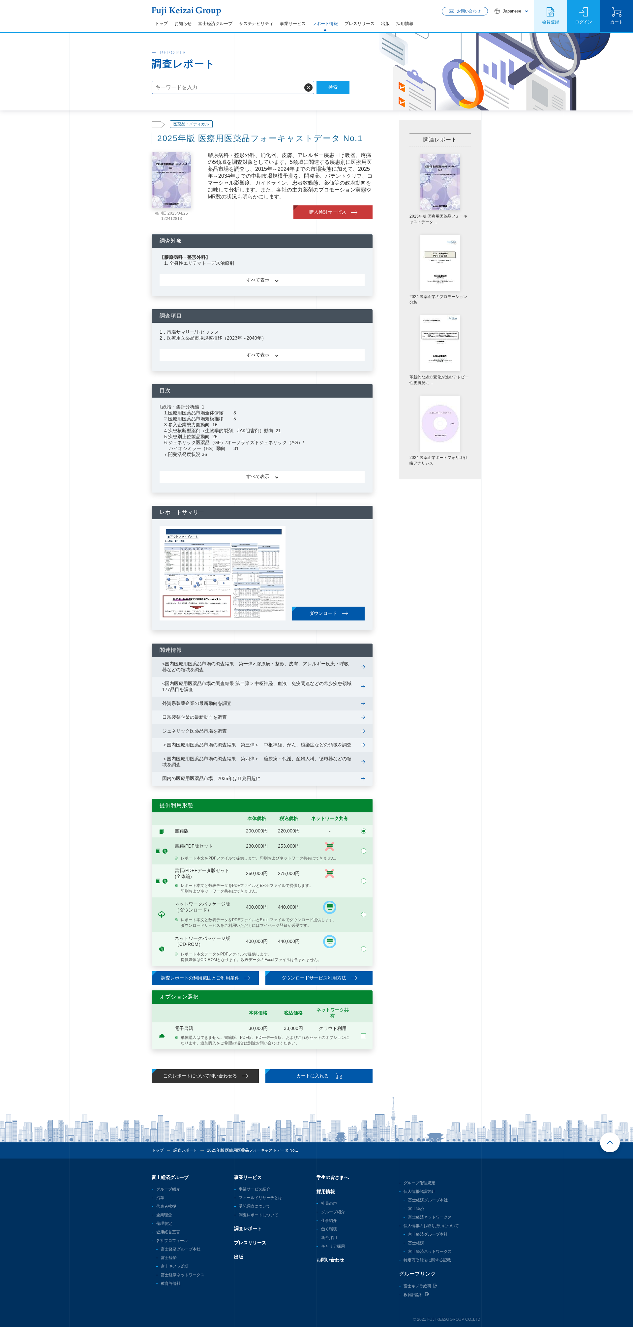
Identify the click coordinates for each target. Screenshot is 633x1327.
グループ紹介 (168, 1189)
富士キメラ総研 (175, 1266)
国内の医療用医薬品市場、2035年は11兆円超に (211, 778)
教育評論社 (171, 1283)
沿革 (160, 1197)
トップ (161, 23)
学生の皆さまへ (332, 1177)
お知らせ (183, 23)
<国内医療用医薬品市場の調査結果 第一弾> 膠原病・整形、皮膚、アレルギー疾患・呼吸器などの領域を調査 (255, 666)
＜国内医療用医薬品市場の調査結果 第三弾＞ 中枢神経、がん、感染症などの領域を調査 (256, 744)
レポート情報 (325, 23)
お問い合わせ (330, 1259)
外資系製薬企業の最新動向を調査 (196, 703)
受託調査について (254, 1206)
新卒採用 (329, 1237)
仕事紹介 (329, 1220)
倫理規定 (164, 1223)
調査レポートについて (258, 1215)
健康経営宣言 (168, 1232)
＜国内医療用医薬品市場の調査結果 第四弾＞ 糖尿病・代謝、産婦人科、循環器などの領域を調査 (256, 761)
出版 (385, 23)
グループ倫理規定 (419, 1183)
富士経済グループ (215, 23)
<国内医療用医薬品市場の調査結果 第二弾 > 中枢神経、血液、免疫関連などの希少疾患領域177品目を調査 (256, 686)
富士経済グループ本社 (180, 1249)
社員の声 (329, 1203)
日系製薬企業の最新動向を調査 (194, 717)
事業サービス (293, 23)
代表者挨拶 (166, 1206)
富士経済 (169, 1257)
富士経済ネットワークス (182, 1275)
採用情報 (404, 23)
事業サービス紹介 (254, 1189)
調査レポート (185, 1150)
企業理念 (164, 1215)
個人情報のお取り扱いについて (431, 1225)
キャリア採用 (333, 1246)
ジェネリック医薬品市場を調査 (194, 731)
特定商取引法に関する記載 (427, 1260)
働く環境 (329, 1229)
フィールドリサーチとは (260, 1197)
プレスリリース (360, 23)
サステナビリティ (256, 23)
